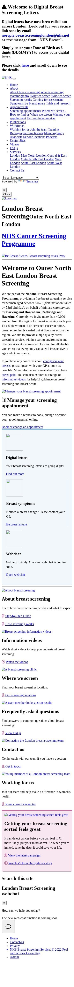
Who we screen (61, 96)
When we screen (41, 114)
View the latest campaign (24, 855)
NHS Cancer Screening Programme (34, 239)
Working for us (19, 129)
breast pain (9, 375)
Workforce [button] (17, 125)
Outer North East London (37, 159)
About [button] (14, 88)
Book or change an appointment (22, 427)
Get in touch (13, 766)
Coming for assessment (48, 99)
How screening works (19, 624)
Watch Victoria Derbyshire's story (30, 863)
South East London (33, 163)
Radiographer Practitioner (26, 133)
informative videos (14, 379)
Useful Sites (17, 140)
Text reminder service (41, 118)
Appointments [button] (19, 107)
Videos (14, 144)
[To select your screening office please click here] (9, 198)
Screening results (21, 99)
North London (37, 155)
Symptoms (17, 103)
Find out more (15, 474)
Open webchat (15, 574)
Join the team (38, 129)
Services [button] (15, 152)
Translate (32, 181)
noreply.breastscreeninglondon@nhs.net (35, 35)
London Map (18, 155)
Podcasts (51, 137)
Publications (18, 122)
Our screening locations (20, 695)
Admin (14, 957)
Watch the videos (17, 662)
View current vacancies (20, 804)
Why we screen (40, 96)
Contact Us (17, 170)
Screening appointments (25, 111)
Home (14, 84)
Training (53, 129)
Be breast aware (34, 103)
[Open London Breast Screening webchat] (8, 926)
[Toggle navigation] (14, 78)
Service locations (34, 137)
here (25, 65)
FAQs (14, 148)
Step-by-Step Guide (18, 616)
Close (6, 194)
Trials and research (58, 103)
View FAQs (13, 733)
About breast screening (25, 92)
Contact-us (17, 942)
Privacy (15, 945)
